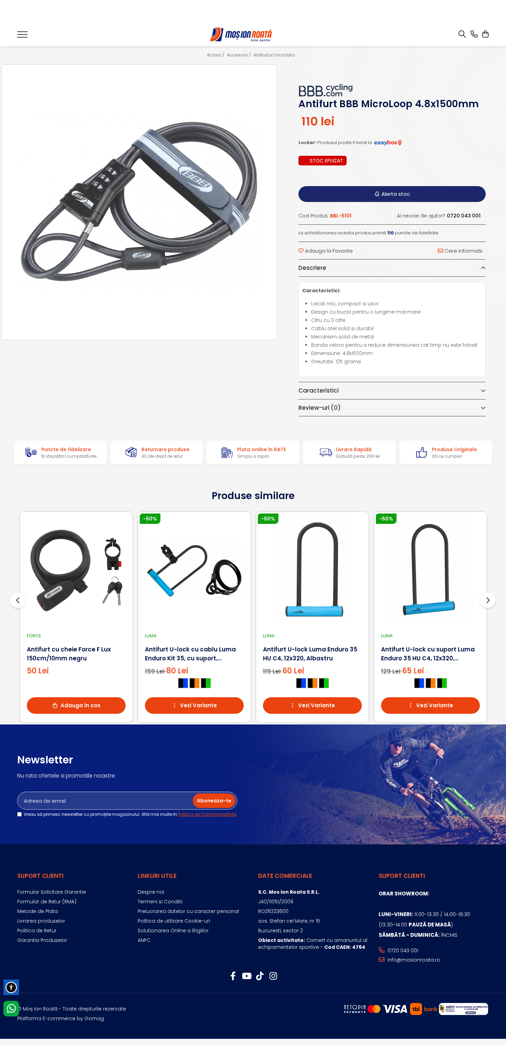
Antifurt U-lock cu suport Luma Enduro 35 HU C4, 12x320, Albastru (428, 654)
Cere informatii (462, 250)
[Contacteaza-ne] (474, 34)
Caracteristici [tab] (318, 390)
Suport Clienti (40, 876)
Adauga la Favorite (328, 250)
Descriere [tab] (312, 268)
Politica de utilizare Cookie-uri (174, 920)
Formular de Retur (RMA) (46, 901)
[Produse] (22, 36)
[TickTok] (260, 976)
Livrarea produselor (41, 920)
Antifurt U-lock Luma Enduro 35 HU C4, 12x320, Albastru (310, 653)
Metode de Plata (37, 911)
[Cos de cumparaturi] (485, 34)
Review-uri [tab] (319, 408)
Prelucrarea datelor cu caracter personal (188, 911)
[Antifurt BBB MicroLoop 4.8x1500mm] (139, 202)
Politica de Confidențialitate (207, 814)
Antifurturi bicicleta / (276, 55)
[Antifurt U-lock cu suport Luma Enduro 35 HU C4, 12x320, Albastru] (430, 570)
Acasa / (216, 55)
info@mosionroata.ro (413, 959)
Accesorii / (239, 55)
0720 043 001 (402, 950)
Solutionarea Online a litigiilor (173, 930)
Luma (151, 635)
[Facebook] (233, 976)
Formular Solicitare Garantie (51, 892)
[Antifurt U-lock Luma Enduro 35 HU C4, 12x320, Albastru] (312, 570)
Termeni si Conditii (160, 901)
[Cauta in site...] (462, 34)
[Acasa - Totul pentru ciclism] (242, 34)
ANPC (144, 940)
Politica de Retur (36, 930)
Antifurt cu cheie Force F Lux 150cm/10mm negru (69, 653)
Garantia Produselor (42, 940)
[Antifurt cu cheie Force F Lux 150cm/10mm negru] (76, 570)
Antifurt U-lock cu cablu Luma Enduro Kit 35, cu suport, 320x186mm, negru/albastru (190, 654)
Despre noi (151, 892)
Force (34, 635)
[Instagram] (273, 976)
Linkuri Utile (157, 876)
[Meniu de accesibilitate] (11, 987)
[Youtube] (246, 976)
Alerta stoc (395, 193)
